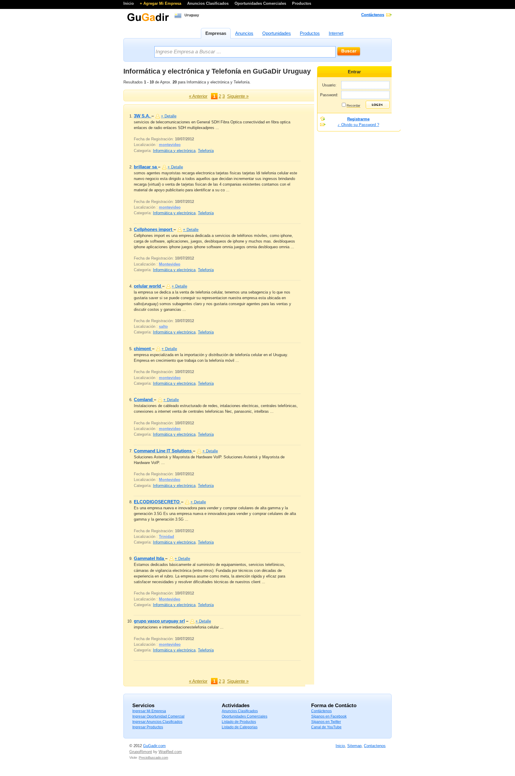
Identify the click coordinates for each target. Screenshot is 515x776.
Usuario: (329, 85)
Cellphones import (153, 229)
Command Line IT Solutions (163, 450)
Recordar (353, 105)
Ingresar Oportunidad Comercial (158, 716)
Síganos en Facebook (329, 716)
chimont (143, 348)
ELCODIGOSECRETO (157, 501)
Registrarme (358, 119)
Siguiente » (238, 96)
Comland (144, 399)
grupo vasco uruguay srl (159, 620)
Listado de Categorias (240, 727)
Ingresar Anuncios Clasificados (157, 722)
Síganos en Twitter (326, 722)
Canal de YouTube (326, 727)
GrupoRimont (140, 751)
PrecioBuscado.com (153, 757)
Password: (329, 95)
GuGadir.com (154, 746)
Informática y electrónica (174, 150)
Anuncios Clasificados (208, 3)
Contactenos (375, 746)
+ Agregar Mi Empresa (161, 3)
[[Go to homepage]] (148, 20)
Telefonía (206, 150)
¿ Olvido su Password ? (358, 124)
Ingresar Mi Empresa (149, 711)
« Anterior (198, 96)
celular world (148, 285)
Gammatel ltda (149, 558)
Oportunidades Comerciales (261, 3)
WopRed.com (170, 751)
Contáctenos (372, 15)
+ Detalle (168, 116)
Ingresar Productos (147, 727)
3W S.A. (142, 115)
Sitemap (354, 746)
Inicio (129, 3)
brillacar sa (146, 166)
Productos (301, 3)
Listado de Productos (239, 722)
